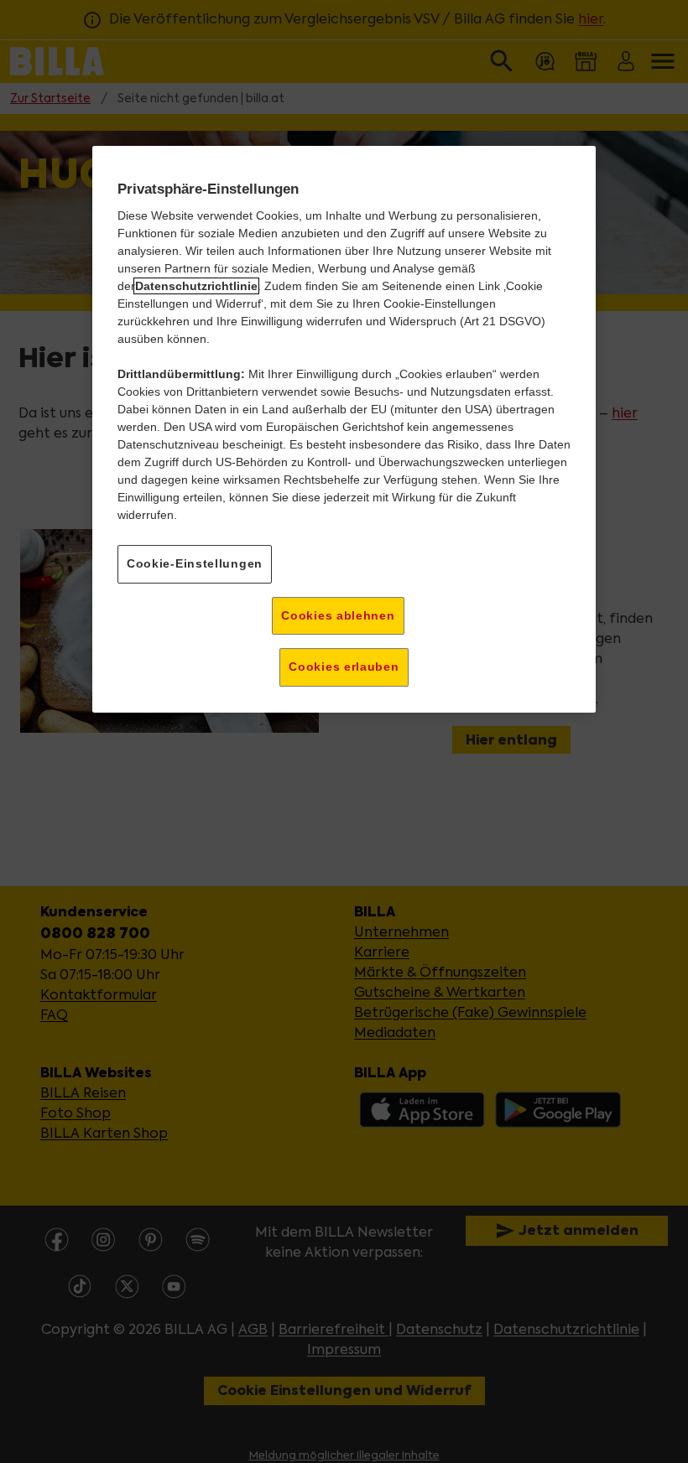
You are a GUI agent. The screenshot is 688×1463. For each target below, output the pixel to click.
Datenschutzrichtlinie (196, 286)
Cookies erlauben (344, 667)
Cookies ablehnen (337, 615)
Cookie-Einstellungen (195, 563)
